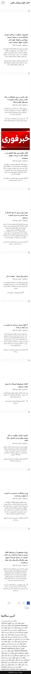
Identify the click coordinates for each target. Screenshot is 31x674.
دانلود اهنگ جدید (19, 623)
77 (9, 603)
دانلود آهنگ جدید (14, 658)
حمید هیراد (24, 641)
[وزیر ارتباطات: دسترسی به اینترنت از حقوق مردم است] (15, 479)
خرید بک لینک (8, 630)
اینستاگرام (27, 660)
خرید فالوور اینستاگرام (7, 623)
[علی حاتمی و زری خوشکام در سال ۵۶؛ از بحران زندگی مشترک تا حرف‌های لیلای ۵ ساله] (15, 83)
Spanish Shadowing (21, 625)
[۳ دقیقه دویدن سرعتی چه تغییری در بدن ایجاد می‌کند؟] (15, 311)
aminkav (24, 45)
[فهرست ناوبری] (3, 2)
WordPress (11, 672)
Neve (21, 672)
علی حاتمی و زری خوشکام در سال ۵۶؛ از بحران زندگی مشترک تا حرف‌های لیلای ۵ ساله (16, 99)
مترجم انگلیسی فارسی (19, 630)
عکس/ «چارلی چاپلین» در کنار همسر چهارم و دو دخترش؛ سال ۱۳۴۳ (17, 438)
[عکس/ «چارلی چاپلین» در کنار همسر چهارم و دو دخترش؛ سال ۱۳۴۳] (15, 422)
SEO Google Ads (21, 669)
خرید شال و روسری (21, 635)
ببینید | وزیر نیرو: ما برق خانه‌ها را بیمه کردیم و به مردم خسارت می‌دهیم (16, 215)
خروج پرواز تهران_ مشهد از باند (17, 276)
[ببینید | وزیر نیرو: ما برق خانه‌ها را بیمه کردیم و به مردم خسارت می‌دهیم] (15, 199)
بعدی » (27, 607)
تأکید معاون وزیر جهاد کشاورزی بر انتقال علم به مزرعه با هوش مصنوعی (16, 155)
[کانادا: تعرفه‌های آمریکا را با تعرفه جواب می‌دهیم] (15, 370)
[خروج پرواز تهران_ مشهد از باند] (15, 262)
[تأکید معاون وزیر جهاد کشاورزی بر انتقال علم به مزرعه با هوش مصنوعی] (15, 139)
